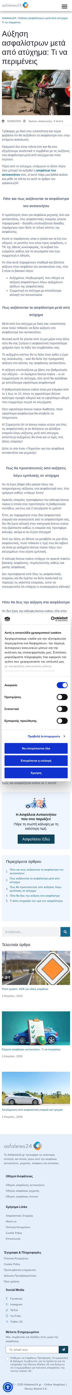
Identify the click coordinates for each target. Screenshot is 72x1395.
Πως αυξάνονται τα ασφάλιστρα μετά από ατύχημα (35, 880)
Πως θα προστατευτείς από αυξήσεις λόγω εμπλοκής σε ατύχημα (35, 888)
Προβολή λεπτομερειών (44, 736)
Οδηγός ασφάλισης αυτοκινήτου (25, 1185)
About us (11, 1221)
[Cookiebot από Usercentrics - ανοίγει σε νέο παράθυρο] (51, 619)
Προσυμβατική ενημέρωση (20, 1269)
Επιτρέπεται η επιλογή (36, 760)
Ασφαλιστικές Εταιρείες (19, 1215)
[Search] (65, 932)
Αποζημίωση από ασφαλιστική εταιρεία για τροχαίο (32, 1109)
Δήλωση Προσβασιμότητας (20, 1275)
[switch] (62, 697)
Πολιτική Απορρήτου (18, 1227)
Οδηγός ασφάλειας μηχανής (22, 1190)
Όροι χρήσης (11, 1281)
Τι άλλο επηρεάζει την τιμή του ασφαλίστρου (36, 900)
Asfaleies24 (9, 18)
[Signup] (63, 1349)
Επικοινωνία (13, 1238)
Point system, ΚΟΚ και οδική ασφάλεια (25, 988)
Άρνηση (36, 772)
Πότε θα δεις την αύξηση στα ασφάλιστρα (35, 895)
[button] (64, 6)
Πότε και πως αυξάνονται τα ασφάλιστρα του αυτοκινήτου (37, 871)
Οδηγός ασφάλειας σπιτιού (22, 1196)
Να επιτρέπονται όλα (36, 748)
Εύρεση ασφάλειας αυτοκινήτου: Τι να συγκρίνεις (31, 1049)
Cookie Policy (14, 1232)
